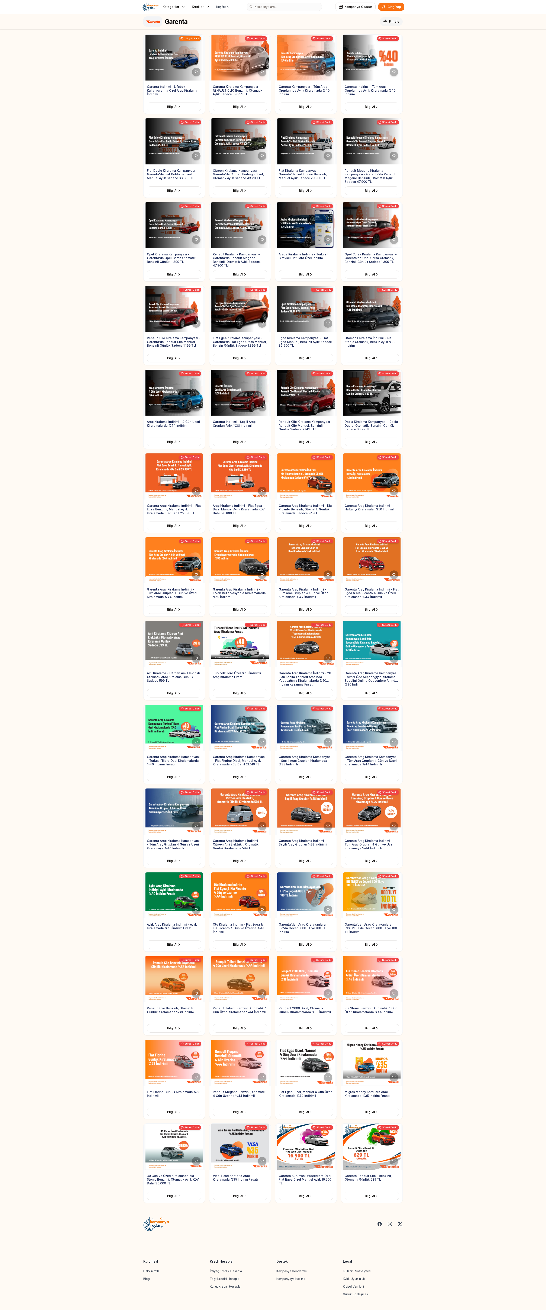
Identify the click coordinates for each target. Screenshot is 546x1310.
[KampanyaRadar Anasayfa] (150, 6)
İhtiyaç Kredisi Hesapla (226, 1271)
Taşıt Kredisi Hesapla (224, 1279)
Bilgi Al (172, 106)
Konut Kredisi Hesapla (225, 1286)
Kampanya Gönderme (291, 1271)
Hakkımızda (151, 1271)
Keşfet (221, 7)
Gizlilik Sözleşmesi (356, 1294)
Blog (146, 1279)
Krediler (197, 7)
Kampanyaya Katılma (290, 1279)
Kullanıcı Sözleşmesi (357, 1271)
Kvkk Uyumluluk (354, 1279)
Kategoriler (171, 7)
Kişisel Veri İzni (353, 1286)
